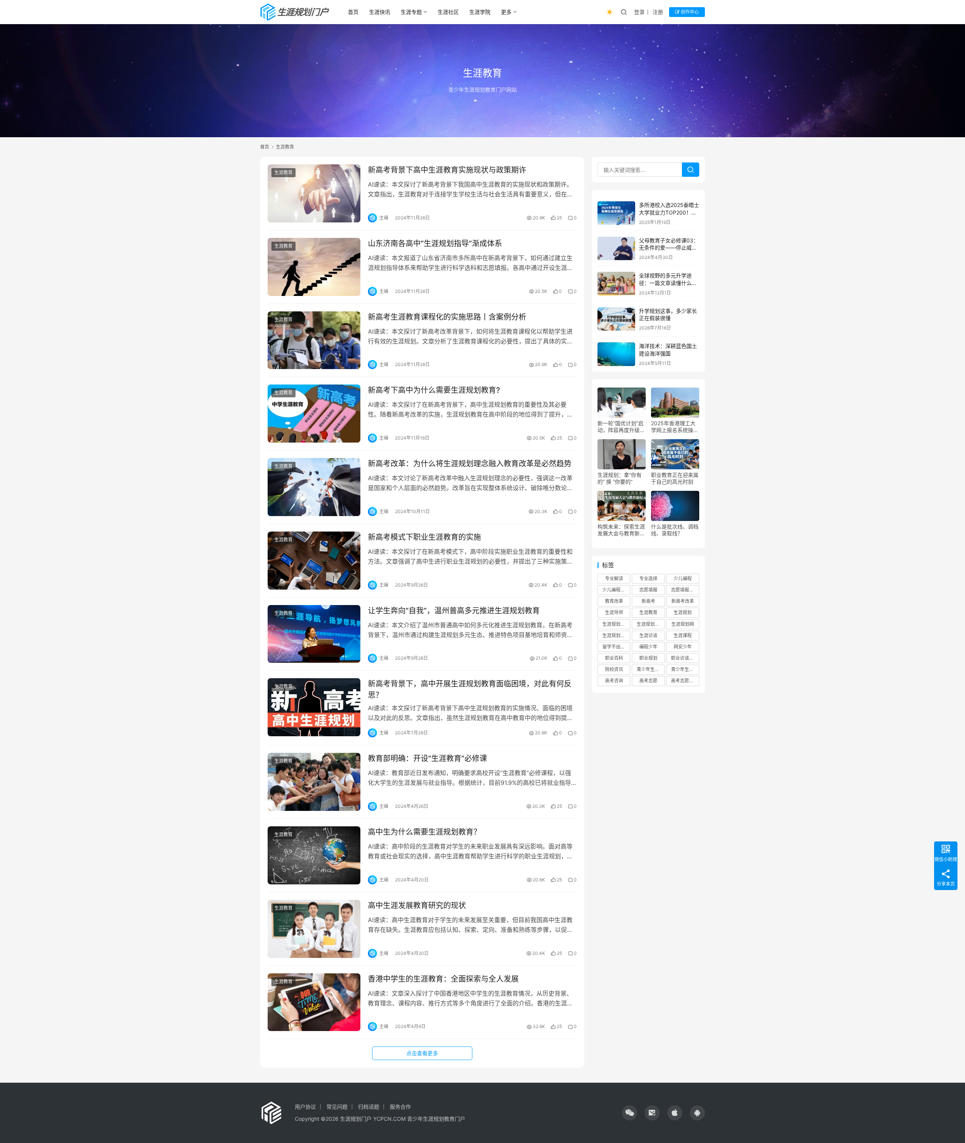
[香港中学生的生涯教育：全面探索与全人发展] (314, 1002)
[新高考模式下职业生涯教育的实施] (314, 561)
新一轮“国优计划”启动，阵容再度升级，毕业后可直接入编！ (621, 427)
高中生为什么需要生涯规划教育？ (424, 832)
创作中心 (689, 12)
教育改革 (614, 601)
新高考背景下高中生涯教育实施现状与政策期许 (447, 170)
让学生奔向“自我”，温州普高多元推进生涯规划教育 (454, 610)
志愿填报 (648, 590)
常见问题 (337, 1106)
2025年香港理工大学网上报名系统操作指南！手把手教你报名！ (674, 427)
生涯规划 (683, 612)
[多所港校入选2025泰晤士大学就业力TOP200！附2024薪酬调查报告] (616, 213)
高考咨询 (614, 680)
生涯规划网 (682, 624)
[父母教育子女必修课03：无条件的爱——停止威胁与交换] (616, 248)
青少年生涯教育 (651, 669)
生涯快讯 (379, 12)
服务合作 (400, 1106)
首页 (353, 12)
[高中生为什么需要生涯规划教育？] (314, 855)
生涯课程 (683, 635)
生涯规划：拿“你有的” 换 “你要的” (619, 478)
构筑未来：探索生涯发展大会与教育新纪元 (621, 530)
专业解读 (614, 578)
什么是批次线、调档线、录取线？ (674, 529)
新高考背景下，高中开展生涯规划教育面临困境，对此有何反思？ (469, 689)
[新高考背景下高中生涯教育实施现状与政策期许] (314, 193)
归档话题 (368, 1106)
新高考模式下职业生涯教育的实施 (424, 537)
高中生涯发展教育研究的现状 (417, 905)
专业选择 (648, 578)
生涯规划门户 (616, 635)
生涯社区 (448, 12)
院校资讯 (614, 669)
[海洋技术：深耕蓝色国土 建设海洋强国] (616, 354)
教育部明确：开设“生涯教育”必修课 (427, 758)
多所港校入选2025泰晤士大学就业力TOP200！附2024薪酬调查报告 (669, 212)
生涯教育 (283, 172)
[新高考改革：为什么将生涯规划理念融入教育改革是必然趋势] (314, 487)
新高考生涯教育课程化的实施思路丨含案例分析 (447, 317)
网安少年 (683, 647)
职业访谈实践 (684, 658)
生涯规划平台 (616, 624)
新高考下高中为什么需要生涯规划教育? (434, 390)
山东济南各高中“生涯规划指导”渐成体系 (435, 243)
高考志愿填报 (684, 680)
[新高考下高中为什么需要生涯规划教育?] (314, 414)
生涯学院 (479, 12)
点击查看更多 (422, 1053)
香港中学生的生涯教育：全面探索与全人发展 (443, 979)
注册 (658, 12)
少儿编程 (683, 578)
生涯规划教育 (650, 624)
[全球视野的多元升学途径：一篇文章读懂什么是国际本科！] (616, 284)
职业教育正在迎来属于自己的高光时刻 (674, 478)
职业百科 (614, 658)
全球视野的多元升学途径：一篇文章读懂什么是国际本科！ (668, 282)
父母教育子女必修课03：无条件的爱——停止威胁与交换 (668, 247)
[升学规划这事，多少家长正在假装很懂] (616, 319)
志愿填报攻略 (684, 590)
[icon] (629, 1112)
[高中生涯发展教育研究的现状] (314, 929)
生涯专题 (411, 12)
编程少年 (648, 647)
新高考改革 (682, 601)
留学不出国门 (616, 647)
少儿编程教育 (616, 590)
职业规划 (648, 658)
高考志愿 (648, 680)
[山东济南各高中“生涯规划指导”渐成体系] (314, 267)
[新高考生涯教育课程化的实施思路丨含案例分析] (314, 340)
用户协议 (305, 1106)
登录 (639, 12)
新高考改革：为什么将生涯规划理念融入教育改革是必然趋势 (469, 463)
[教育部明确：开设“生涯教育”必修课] (314, 782)
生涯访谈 (648, 635)
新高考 (648, 601)
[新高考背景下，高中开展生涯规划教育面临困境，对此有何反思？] (314, 707)
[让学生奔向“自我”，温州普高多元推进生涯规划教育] (314, 634)
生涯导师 (614, 612)
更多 (506, 12)
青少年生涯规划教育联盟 (685, 669)
